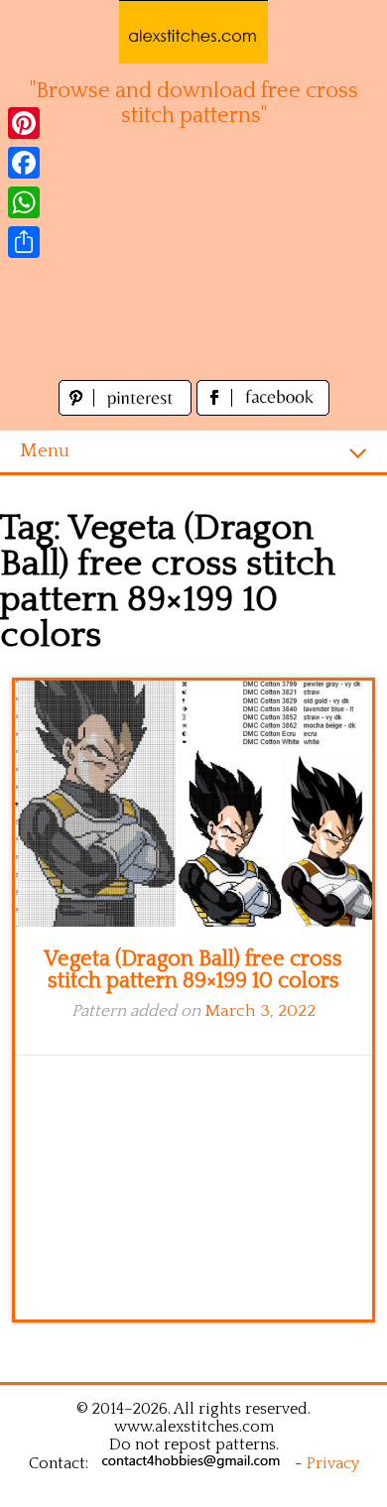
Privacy (333, 1463)
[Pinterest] (24, 123)
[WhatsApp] (24, 202)
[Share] (24, 242)
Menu (44, 450)
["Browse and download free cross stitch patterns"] (193, 31)
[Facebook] (24, 163)
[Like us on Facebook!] (262, 410)
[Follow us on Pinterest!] (127, 410)
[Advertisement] (193, 265)
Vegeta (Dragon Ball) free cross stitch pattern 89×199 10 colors (193, 969)
